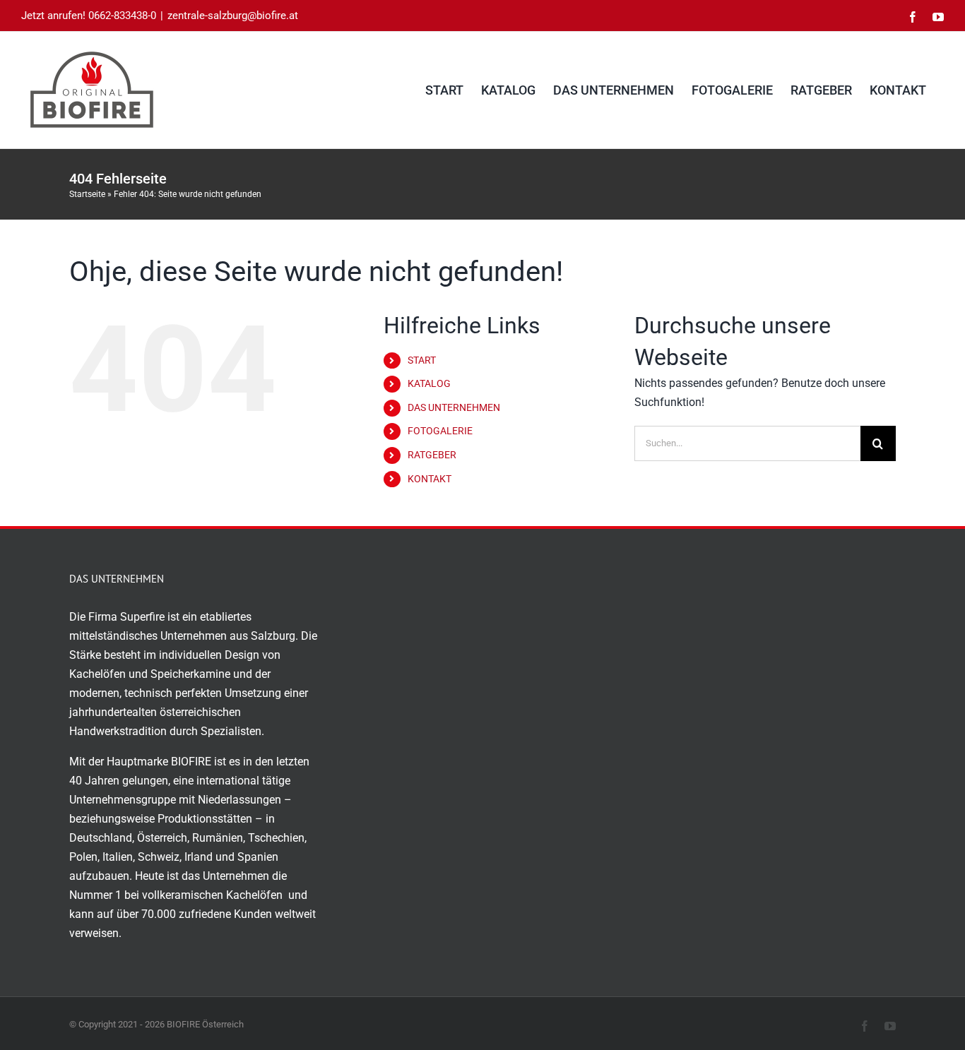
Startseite (87, 194)
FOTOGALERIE (440, 430)
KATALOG (429, 383)
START (422, 360)
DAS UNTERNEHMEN (454, 407)
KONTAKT (429, 478)
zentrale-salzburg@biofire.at (232, 15)
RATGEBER (432, 454)
